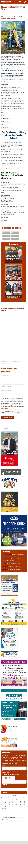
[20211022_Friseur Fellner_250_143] (9, 724)
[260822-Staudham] (13, 247)
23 (9, 804)
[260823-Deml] (13, 282)
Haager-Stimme (8, 363)
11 (16, 801)
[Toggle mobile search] (25, 2)
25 (16, 804)
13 (24, 801)
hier (16, 763)
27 (24, 804)
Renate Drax (5, 361)
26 (20, 804)
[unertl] (9, 478)
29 (5, 806)
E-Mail (3, 765)
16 (9, 803)
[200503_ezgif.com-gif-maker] (9, 628)
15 (5, 803)
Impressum (16, 817)
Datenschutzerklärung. (6, 405)
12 (20, 801)
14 (1, 803)
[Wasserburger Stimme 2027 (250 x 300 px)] (9, 576)
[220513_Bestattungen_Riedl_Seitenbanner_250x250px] (14, 660)
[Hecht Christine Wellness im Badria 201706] (9, 737)
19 (20, 803)
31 (12, 806)
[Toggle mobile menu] (20, 2)
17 (12, 803)
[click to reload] (8, 777)
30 (9, 806)
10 (12, 801)
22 (5, 804)
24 (12, 804)
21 (1, 804)
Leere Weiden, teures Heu (14, 566)
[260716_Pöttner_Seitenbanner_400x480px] (14, 690)
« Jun (2, 808)
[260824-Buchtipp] (13, 264)
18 (16, 803)
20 (24, 803)
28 (1, 806)
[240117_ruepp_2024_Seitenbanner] (9, 492)
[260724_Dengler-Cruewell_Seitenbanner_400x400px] (14, 599)
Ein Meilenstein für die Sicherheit (14, 563)
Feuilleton (3, 363)
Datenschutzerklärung (14, 770)
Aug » (5, 808)
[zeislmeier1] (9, 652)
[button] (6, 233)
